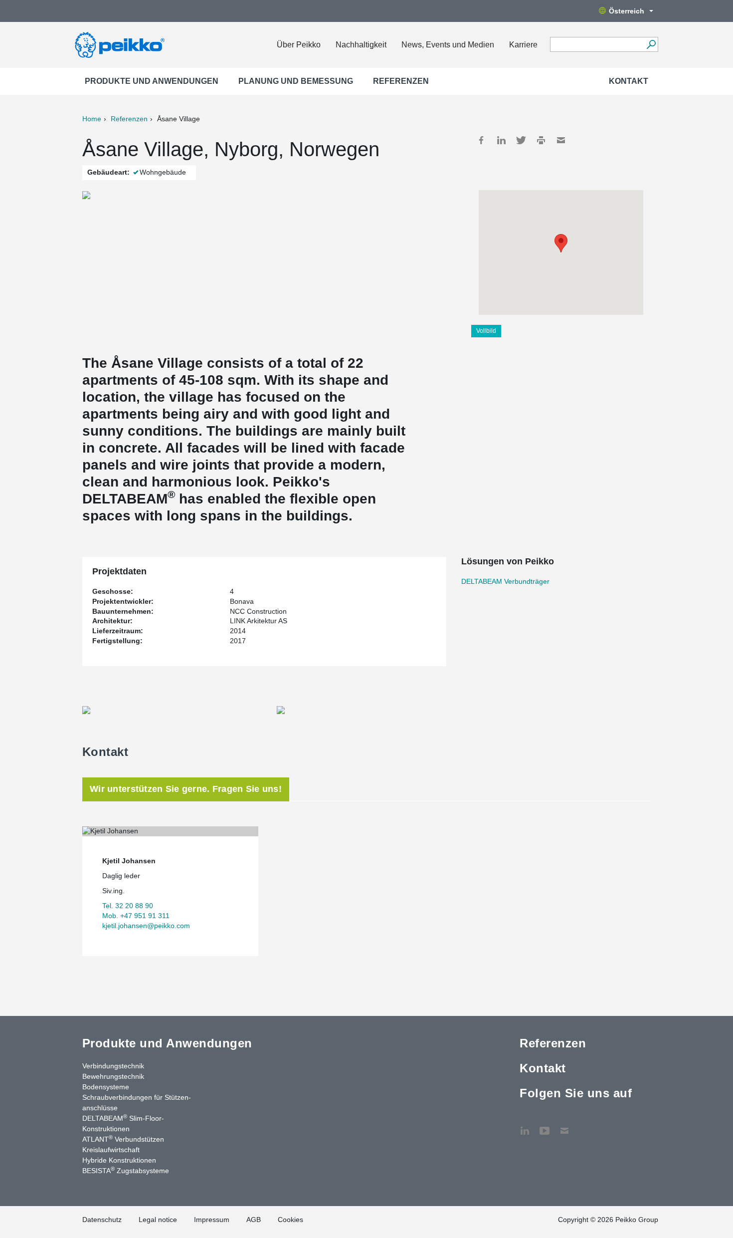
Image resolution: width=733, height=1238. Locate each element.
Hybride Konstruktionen (119, 1160)
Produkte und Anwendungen (151, 81)
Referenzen (401, 81)
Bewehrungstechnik (113, 1076)
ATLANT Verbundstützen (123, 1138)
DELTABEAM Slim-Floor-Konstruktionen (123, 1123)
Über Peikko (299, 44)
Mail (561, 140)
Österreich (626, 11)
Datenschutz (102, 1220)
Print (541, 140)
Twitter (521, 140)
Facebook (481, 140)
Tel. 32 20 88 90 (127, 906)
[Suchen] (651, 44)
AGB (253, 1220)
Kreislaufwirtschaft (111, 1150)
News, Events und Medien (447, 44)
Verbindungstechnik (113, 1066)
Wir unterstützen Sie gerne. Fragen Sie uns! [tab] (186, 789)
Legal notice (158, 1220)
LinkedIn (501, 140)
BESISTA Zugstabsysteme (125, 1170)
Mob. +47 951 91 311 (136, 916)
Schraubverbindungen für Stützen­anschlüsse (136, 1102)
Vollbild (486, 330)
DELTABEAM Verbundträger (505, 581)
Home (91, 119)
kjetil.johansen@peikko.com (146, 926)
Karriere (523, 44)
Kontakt (628, 81)
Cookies (290, 1220)
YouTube (545, 1126)
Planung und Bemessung (295, 81)
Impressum (211, 1220)
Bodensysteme (105, 1087)
